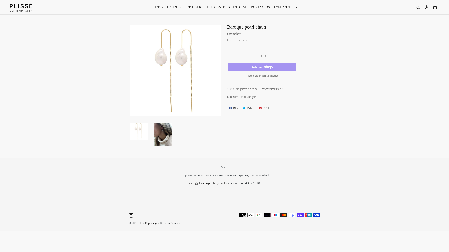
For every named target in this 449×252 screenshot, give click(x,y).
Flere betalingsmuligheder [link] (262, 75)
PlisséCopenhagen (149, 223)
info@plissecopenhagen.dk (207, 183)
